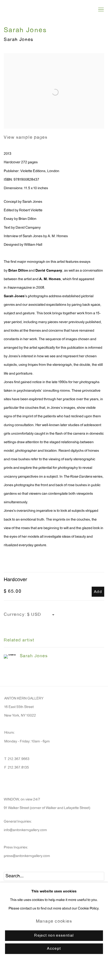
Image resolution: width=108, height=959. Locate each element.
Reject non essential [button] (54, 936)
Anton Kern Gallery (36, 9)
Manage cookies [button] (54, 922)
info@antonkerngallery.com (25, 830)
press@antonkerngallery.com (27, 856)
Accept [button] (54, 949)
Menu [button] (100, 10)
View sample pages (25, 138)
